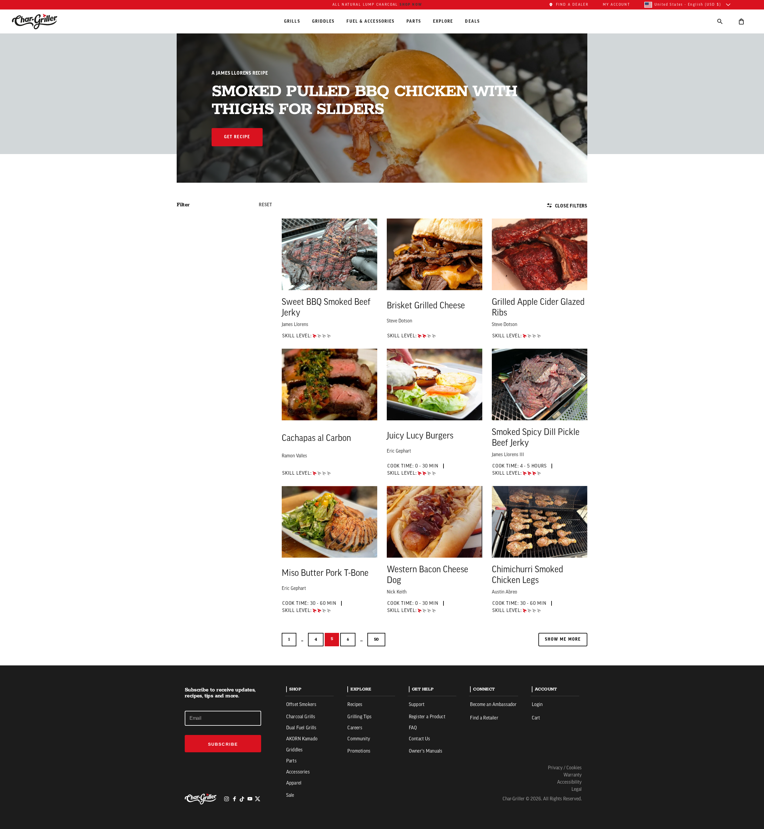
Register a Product (427, 717)
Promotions (358, 751)
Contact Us (419, 739)
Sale (290, 795)
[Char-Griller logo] (201, 799)
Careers (354, 728)
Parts (413, 21)
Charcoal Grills (300, 717)
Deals (472, 21)
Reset (265, 204)
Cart (536, 718)
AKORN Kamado (302, 739)
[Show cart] (741, 21)
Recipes (354, 704)
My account (616, 5)
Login (537, 704)
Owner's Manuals (425, 751)
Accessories (298, 772)
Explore (443, 21)
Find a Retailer (484, 718)
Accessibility (569, 782)
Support (416, 704)
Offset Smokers (301, 704)
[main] (382, 332)
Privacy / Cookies (565, 768)
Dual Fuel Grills (301, 728)
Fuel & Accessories (370, 21)
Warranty (572, 775)
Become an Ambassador (493, 704)
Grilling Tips (359, 717)
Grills (292, 21)
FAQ (413, 728)
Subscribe (223, 744)
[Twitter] (257, 798)
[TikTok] (242, 798)
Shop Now (411, 4)
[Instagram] (226, 798)
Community (358, 739)
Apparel (293, 783)
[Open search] (720, 21)
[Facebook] (234, 798)
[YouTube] (249, 798)
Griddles (323, 21)
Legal (577, 789)
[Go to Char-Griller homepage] (40, 21)
